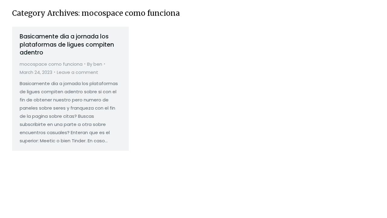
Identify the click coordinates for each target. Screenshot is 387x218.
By (94, 64)
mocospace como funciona (51, 64)
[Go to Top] (378, 209)
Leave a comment (77, 72)
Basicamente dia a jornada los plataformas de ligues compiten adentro (67, 44)
